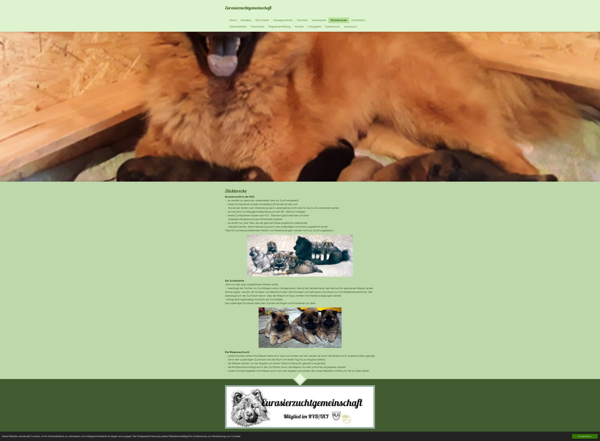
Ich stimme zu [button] (585, 436)
